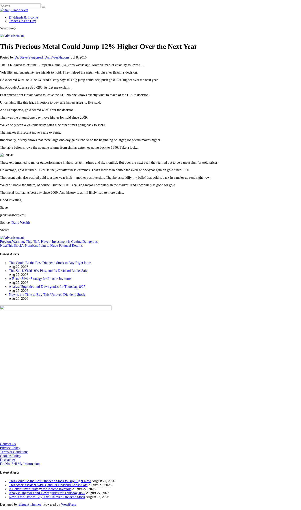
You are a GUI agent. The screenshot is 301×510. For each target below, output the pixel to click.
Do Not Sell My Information (20, 464)
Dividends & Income (23, 17)
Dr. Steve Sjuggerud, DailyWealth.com (42, 57)
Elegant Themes (30, 504)
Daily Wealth (20, 222)
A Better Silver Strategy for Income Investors (40, 279)
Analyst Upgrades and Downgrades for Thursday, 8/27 (47, 286)
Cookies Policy (10, 456)
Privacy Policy (10, 448)
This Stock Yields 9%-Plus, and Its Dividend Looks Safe (48, 271)
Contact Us (8, 444)
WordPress (68, 504)
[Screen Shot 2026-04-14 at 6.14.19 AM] (55, 309)
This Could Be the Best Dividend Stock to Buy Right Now (50, 263)
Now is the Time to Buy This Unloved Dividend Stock (47, 294)
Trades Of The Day (22, 21)
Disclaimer (7, 460)
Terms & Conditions (14, 452)
